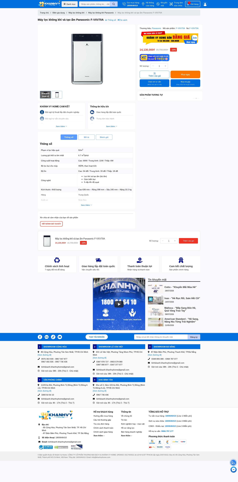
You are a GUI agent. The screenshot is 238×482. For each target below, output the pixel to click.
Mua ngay (185, 74)
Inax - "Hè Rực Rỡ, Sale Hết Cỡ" (182, 298)
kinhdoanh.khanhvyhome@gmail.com (64, 442)
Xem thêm (98, 435)
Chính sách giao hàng (103, 432)
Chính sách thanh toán (103, 428)
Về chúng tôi (126, 416)
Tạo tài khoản (96, 337)
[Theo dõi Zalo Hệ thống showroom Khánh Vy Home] (46, 336)
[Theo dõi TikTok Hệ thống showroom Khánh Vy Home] (53, 336)
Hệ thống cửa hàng (150, 4)
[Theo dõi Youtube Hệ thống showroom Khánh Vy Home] (60, 336)
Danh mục (71, 4)
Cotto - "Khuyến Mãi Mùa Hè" (180, 287)
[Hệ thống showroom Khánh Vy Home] (49, 4)
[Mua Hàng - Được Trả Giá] (170, 38)
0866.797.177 (167, 431)
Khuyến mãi (164, 4)
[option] (86, 58)
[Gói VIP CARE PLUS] (154, 57)
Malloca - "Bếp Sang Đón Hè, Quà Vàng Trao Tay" (180, 309)
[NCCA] (76, 447)
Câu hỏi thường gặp (102, 420)
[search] (114, 4)
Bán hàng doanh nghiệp (131, 432)
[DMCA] (61, 447)
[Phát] (119, 304)
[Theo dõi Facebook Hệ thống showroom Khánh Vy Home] (40, 336)
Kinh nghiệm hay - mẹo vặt (132, 424)
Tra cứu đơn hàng (101, 424)
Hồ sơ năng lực (127, 428)
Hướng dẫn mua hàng (103, 416)
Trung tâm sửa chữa (178, 4)
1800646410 (132, 5)
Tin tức (124, 420)
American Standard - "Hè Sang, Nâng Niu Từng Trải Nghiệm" (181, 320)
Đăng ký (194, 337)
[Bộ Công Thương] (45, 447)
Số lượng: (144, 66)
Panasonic (157, 28)
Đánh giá (104, 137)
